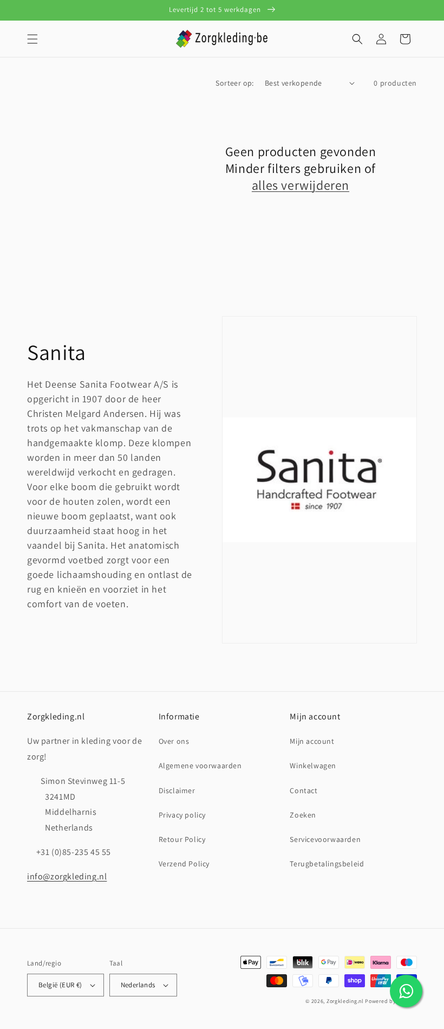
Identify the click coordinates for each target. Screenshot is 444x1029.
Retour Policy (182, 839)
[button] (32, 39)
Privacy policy (182, 815)
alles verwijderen (300, 185)
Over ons (174, 741)
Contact (303, 790)
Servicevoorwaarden (325, 839)
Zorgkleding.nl (345, 1001)
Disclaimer (177, 790)
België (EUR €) (60, 984)
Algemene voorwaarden (200, 765)
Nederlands (138, 984)
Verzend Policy (184, 864)
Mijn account (312, 741)
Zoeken (303, 815)
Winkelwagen (313, 765)
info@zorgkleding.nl (67, 876)
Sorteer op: (234, 83)
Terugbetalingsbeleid (327, 864)
